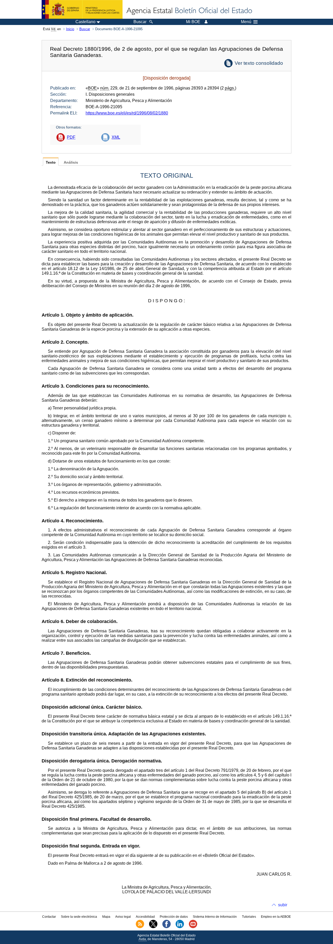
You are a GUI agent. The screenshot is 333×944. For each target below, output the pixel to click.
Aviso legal (123, 917)
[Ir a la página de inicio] (189, 11)
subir (282, 905)
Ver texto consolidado (259, 63)
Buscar (84, 29)
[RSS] (140, 927)
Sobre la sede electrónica (79, 917)
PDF (71, 137)
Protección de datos (174, 917)
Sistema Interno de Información (215, 917)
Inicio (70, 29)
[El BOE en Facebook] (166, 927)
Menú (246, 22)
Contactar (49, 917)
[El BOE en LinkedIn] (180, 927)
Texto (51, 162)
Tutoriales (249, 917)
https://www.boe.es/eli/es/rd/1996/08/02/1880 (127, 113)
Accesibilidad (145, 917)
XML (116, 137)
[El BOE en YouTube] (193, 927)
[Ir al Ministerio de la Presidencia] (82, 9)
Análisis (71, 162)
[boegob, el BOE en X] (153, 927)
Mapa (106, 917)
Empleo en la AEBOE (276, 917)
